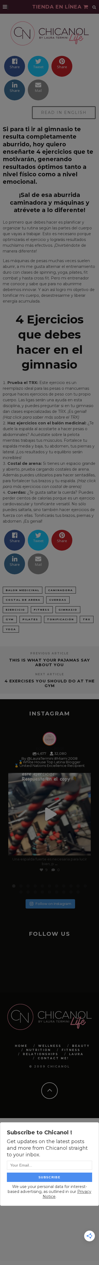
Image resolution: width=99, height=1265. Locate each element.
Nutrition (38, 1050)
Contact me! (53, 1058)
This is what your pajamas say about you (49, 662)
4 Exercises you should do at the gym (50, 683)
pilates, (75, 272)
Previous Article (49, 653)
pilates (30, 619)
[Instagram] (84, 848)
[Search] (94, 7)
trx (86, 619)
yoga (11, 629)
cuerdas (58, 599)
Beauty (81, 1046)
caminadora (60, 590)
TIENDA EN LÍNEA (57, 7)
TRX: (33, 382)
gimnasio (68, 609)
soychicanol (49, 778)
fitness (42, 609)
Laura (76, 1054)
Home (21, 1046)
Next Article (49, 674)
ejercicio (15, 609)
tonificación (60, 619)
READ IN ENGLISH (64, 112)
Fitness (71, 1050)
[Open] (49, 814)
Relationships (40, 1054)
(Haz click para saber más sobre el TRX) (41, 417)
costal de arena (23, 599)
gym (10, 619)
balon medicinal (22, 590)
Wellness (49, 1046)
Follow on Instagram (53, 903)
